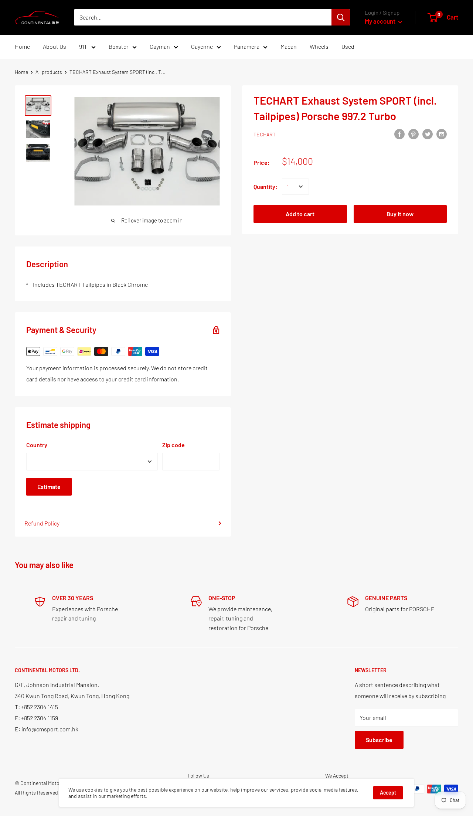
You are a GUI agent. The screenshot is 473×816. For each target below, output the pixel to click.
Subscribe (379, 739)
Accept (388, 792)
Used (347, 46)
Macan (288, 46)
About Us (54, 46)
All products (48, 72)
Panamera (246, 46)
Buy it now (400, 213)
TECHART (264, 134)
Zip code (173, 444)
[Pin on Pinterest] (413, 133)
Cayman (160, 46)
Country (36, 444)
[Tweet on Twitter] (427, 133)
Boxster (119, 46)
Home (22, 46)
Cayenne (202, 46)
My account (381, 21)
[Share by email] (441, 133)
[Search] (340, 17)
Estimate (49, 486)
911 (83, 46)
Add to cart (300, 213)
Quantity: (265, 186)
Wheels (319, 46)
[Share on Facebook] (399, 133)
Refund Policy (41, 523)
